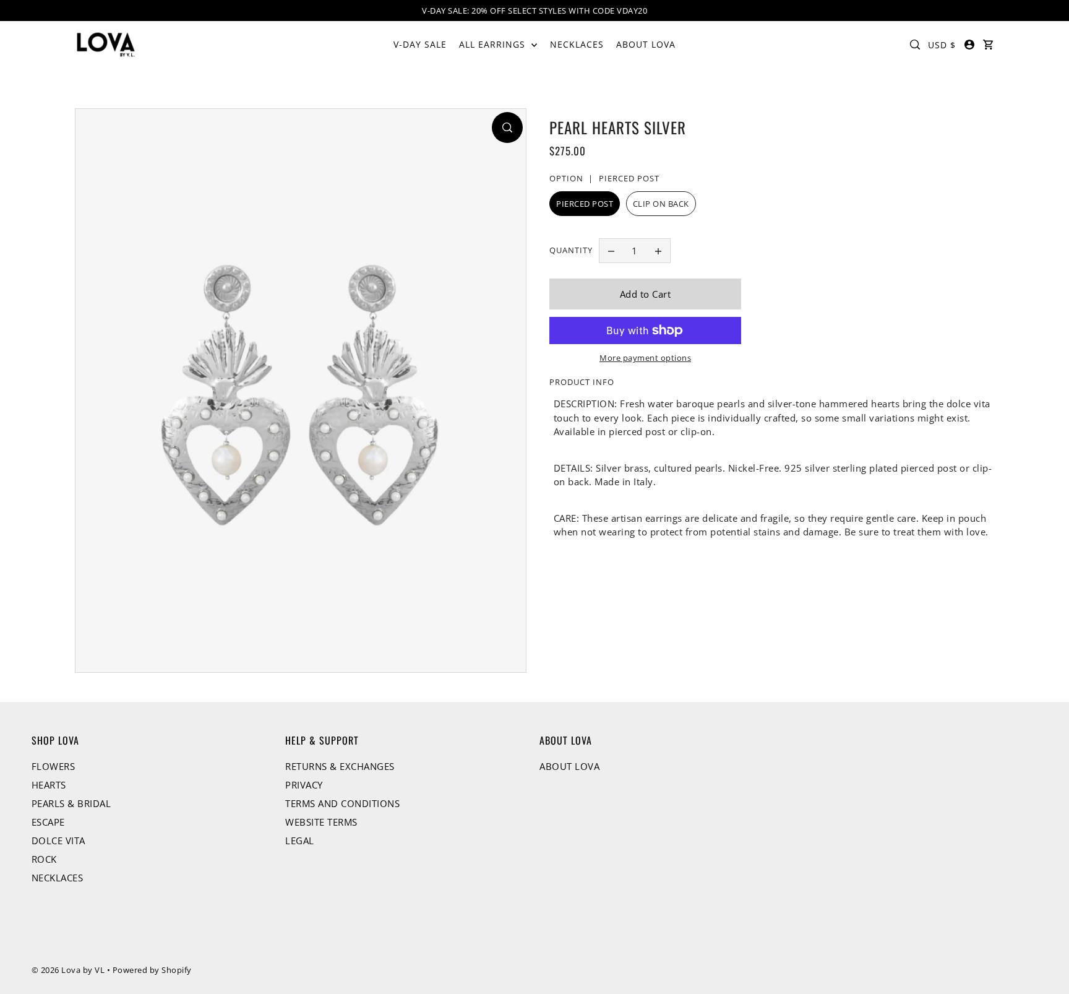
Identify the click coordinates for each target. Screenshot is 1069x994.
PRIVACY (304, 785)
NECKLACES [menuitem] (577, 44)
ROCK (44, 859)
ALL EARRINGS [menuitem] (493, 44)
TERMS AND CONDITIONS (342, 803)
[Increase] (658, 250)
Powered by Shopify (152, 969)
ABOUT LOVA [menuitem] (646, 44)
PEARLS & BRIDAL (71, 803)
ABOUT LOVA (569, 766)
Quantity (571, 250)
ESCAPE (48, 822)
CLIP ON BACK (661, 203)
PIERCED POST (584, 203)
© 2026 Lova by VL (68, 969)
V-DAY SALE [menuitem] (420, 44)
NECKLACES (58, 877)
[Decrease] (611, 250)
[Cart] (988, 45)
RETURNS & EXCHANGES (340, 766)
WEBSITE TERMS (321, 822)
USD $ (942, 45)
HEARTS (49, 785)
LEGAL (299, 840)
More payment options (645, 357)
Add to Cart (645, 294)
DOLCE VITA (58, 840)
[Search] (915, 45)
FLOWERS (53, 766)
